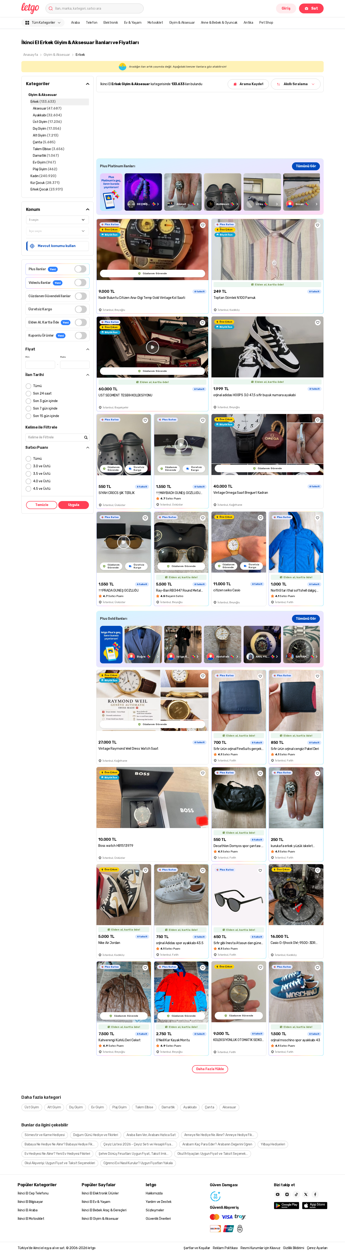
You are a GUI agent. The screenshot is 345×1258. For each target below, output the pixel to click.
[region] (210, 192)
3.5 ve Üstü (41, 474)
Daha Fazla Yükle (210, 1069)
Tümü (37, 386)
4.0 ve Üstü (41, 481)
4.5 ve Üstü (41, 489)
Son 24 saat (42, 393)
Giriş (286, 8)
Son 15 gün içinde (46, 416)
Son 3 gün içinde (45, 401)
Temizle (41, 505)
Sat (314, 8)
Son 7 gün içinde (45, 408)
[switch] (80, 269)
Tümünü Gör (306, 166)
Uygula (73, 505)
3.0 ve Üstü (41, 466)
